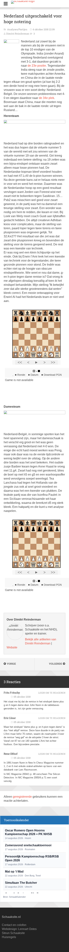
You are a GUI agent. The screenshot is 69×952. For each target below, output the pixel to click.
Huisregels (9, 937)
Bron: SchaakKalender (14, 897)
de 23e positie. (37, 65)
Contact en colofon (14, 924)
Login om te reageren (51, 692)
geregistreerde (23, 796)
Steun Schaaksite (13, 933)
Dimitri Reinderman (17, 33)
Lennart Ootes (27, 929)
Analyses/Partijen (17, 29)
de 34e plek (46, 97)
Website (12, 647)
